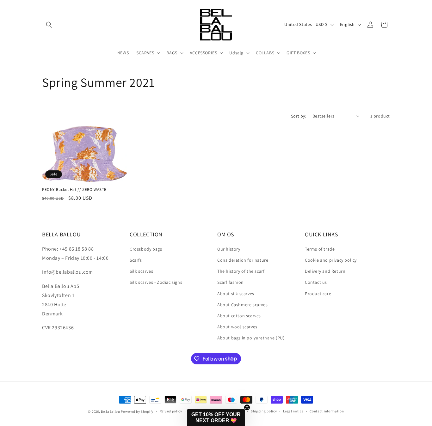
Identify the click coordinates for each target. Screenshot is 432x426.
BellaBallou (110, 411)
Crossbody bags (146, 249)
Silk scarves (141, 271)
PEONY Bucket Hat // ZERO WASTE (74, 189)
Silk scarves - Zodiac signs (156, 282)
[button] (49, 25)
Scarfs (136, 260)
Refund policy (171, 411)
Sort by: (298, 116)
